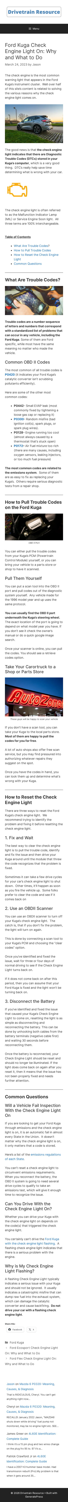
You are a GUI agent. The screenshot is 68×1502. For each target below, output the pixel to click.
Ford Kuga (17, 1342)
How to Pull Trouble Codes (32, 250)
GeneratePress (34, 1496)
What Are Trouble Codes (31, 246)
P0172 (18, 446)
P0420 (10, 374)
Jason (11, 1384)
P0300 (19, 419)
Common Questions (28, 263)
